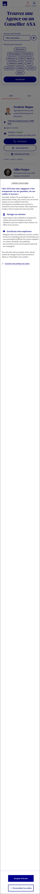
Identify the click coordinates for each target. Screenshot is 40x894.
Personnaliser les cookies (22, 888)
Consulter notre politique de (17, 264)
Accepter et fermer (21, 878)
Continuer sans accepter (20, 183)
